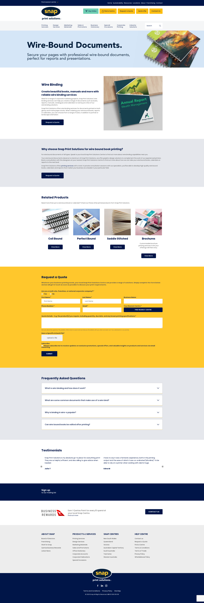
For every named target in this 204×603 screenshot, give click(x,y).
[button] (52, 122)
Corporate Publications (81, 557)
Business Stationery (95, 26)
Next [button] (163, 466)
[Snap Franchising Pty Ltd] (55, 13)
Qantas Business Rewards (51, 548)
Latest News (46, 551)
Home (110, 3)
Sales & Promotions (82, 26)
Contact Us (156, 11)
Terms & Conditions (142, 548)
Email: (85, 306)
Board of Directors (48, 538)
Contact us (139, 538)
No (53, 294)
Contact (159, 3)
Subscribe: (45, 343)
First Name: (45, 297)
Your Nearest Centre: (132, 306)
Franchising (151, 3)
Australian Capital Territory (114, 548)
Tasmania (107, 554)
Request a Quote (141, 542)
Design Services (56, 26)
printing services (67, 166)
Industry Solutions (133, 26)
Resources (128, 3)
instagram (106, 586)
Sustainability (118, 3)
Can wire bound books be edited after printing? (67, 424)
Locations (136, 3)
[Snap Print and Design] (102, 574)
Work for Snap (46, 545)
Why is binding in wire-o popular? (60, 412)
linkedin (102, 586)
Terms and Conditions (91, 591)
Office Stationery (79, 551)
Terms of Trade (140, 551)
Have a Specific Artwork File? (52, 333)
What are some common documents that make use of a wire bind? (77, 400)
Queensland (108, 542)
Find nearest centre (48, 2)
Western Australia (110, 557)
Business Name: (130, 297)
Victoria (106, 545)
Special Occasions (108, 26)
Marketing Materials (68, 26)
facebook (98, 586)
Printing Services (45, 26)
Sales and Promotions (81, 548)
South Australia (109, 551)
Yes (45, 294)
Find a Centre (140, 545)
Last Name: (86, 297)
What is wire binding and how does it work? (65, 388)
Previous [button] (41, 466)
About (143, 3)
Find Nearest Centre (143, 310)
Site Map (117, 591)
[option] (72, 464)
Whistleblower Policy (142, 557)
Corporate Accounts (80, 554)
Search (160, 25)
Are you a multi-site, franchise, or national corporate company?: (67, 291)
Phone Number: (47, 306)
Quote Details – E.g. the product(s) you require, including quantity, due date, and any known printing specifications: (88, 316)
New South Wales (110, 538)
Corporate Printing (121, 26)
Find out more (73, 515)
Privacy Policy (140, 554)
